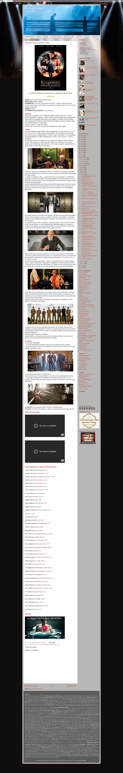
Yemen (30, 757)
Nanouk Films (44, 739)
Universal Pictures (44, 754)
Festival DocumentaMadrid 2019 (63, 718)
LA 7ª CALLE (82, 362)
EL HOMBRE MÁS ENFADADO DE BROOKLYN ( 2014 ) (89, 213)
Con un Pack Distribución (65, 704)
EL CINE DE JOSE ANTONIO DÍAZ (87, 304)
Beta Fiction (32, 701)
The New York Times (42, 557)
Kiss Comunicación (30, 735)
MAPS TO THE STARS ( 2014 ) (89, 246)
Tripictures (84, 753)
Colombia (43, 704)
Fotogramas (41, 470)
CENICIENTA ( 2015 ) (86, 179)
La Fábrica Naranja (56, 735)
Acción (39, 644)
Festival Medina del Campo (45, 721)
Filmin (71, 730)
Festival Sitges (32, 725)
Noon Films (73, 739)
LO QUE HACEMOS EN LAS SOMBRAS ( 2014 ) (88, 244)
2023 (82, 141)
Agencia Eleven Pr (29, 697)
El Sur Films (89, 707)
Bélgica (93, 700)
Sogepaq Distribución (72, 750)
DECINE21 (81, 296)
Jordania (75, 734)
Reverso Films (82, 747)
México (61, 738)
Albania (41, 697)
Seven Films (40, 750)
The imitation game (67, 257)
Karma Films (81, 734)
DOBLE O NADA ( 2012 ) (87, 231)
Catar (67, 702)
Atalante (80, 698)
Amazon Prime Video (77, 697)
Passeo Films (65, 742)
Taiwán (86, 751)
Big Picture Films (45, 701)
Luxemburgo (49, 736)
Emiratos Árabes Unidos (76, 708)
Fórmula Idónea (36, 731)
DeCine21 (28, 513)
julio (83, 167)
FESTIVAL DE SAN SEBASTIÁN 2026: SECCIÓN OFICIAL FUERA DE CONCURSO (91, 98)
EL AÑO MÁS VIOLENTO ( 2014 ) (89, 206)
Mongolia (78, 738)
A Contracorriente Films (50, 696)
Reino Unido (56, 644)
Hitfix (37, 602)
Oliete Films (56, 740)
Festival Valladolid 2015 (30, 727)
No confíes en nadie (31, 259)
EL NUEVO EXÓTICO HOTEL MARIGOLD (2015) (88, 183)
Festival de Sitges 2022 (87, 717)
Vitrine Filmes (52, 755)
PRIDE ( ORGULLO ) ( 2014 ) (88, 210)
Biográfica (52, 701)
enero (83, 263)
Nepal (50, 739)
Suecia (27, 751)
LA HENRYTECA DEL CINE (85, 325)
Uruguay (53, 754)
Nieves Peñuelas (61, 739)
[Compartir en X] (52, 642)
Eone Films (89, 708)
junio (83, 169)
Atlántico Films (92, 698)
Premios (82, 744)
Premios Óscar (74, 746)
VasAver (64, 754)
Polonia (69, 744)
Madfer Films (70, 736)
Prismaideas (27, 747)
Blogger (84, 760)
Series (35, 750)
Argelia (59, 698)
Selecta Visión (86, 748)
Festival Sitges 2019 (44, 725)
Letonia (95, 735)
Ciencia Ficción (83, 702)
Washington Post (42, 571)
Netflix (53, 739)
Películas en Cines (30, 744)
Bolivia (58, 701)
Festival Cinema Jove (56, 715)
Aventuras (54, 700)
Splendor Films (89, 750)
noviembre (84, 159)
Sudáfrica (96, 750)
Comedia (49, 704)
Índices (89, 732)
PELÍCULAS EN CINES (56, 36)
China (76, 702)
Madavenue (62, 736)
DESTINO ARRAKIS (83, 299)
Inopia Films (27, 734)
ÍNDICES (39, 36)
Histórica (30, 732)
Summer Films (39, 751)
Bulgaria (26, 702)
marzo (83, 174)
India (55, 732)
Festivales (40, 730)
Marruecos (30, 738)
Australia (30, 700)
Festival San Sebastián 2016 (47, 723)
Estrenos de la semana (69, 710)
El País (36, 517)
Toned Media (73, 753)
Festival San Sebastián (59, 721)
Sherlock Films (47, 750)
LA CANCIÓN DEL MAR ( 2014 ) (89, 237)
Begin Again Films (85, 700)
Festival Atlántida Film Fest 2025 (54, 714)
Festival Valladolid (90, 725)
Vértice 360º (93, 754)
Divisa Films (33, 707)
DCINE (80, 294)
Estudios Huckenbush (81, 710)
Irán (35, 734)
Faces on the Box (40, 493)
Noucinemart (85, 739)
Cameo (41, 702)
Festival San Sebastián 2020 (36, 724)
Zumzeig (55, 757)
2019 (82, 148)
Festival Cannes (91, 714)
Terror (60, 753)
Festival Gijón (82, 718)
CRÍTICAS (45, 36)
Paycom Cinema (72, 742)
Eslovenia (36, 710)
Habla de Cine (38, 480)
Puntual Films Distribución (35, 747)
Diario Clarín (39, 527)
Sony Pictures (80, 750)
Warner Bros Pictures (81, 755)
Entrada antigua (71, 686)
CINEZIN (81, 291)
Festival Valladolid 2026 (94, 728)
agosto (83, 165)
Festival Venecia (30, 730)
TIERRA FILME (82, 345)
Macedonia (56, 736)
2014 (82, 265)
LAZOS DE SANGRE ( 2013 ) (88, 201)
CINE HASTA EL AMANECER (85, 282)
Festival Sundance (66, 725)
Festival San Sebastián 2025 (67, 724)
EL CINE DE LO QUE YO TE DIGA (87, 306)
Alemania (46, 697)
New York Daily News (44, 578)
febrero (84, 261)
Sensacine (36, 496)
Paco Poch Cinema (94, 740)
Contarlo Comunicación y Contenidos (78, 704)
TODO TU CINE (82, 346)
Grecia (80, 731)
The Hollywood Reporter (41, 534)
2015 (82, 156)
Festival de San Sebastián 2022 (55, 717)
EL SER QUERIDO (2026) (91, 125)
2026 (82, 135)
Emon (84, 708)
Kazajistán (88, 734)
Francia (43, 731)
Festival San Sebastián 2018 (78, 723)
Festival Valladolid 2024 (46, 728)
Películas (51, 644)
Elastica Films (34, 708)
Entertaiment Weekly (41, 547)
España (42, 710)
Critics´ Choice (47, 705)
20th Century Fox (34, 644)
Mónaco (73, 738)
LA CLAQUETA (82, 365)
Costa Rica (28, 705)
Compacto (57, 704)
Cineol (37, 500)
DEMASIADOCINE (83, 298)
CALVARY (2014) (85, 248)
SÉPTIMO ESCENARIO (84, 343)
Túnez (90, 753)
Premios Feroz (94, 744)
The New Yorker (39, 581)
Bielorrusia (38, 701)
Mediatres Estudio (55, 738)
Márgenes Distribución (89, 736)
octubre (84, 161)
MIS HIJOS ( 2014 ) (86, 252)
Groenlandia (86, 731)
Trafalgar (78, 753)
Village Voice (39, 605)
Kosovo (36, 735)
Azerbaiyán (61, 700)
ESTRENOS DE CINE (84, 313)
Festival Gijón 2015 (92, 718)
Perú (50, 744)
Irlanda (39, 734)
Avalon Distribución (44, 700)
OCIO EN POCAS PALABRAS (86, 337)
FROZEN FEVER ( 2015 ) (87, 181)
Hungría (50, 732)
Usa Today (37, 561)
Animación (90, 697)
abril (83, 172)
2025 (82, 137)
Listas (30, 736)
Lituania (35, 736)
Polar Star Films (63, 744)
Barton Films (76, 700)
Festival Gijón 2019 (62, 720)
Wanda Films (71, 755)
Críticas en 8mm (41, 510)
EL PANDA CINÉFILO (84, 311)
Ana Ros (84, 697)
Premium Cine (84, 746)
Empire (36, 550)
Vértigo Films (28, 755)
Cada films (32, 702)
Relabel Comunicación (55, 747)
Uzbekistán (59, 754)
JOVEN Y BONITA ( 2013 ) (91, 67)
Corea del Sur (90, 704)
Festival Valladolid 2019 (82, 727)
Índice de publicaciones (63, 732)
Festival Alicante (46, 711)
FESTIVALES (79, 36)
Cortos (97, 704)
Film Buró (52, 730)
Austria (36, 700)
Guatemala (91, 731)
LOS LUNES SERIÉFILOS (85, 330)
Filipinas (47, 730)
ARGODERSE (82, 277)
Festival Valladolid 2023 (34, 728)
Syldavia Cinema (74, 751)
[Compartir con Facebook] (53, 642)
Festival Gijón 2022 (81, 720)
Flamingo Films (94, 730)
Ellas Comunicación (56, 708)
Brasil (85, 701)
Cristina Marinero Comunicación (37, 705)
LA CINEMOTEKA (83, 364)
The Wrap (38, 595)
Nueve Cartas (32, 740)
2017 (82, 152)
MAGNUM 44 (82, 367)
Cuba (60, 705)
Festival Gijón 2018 (51, 720)
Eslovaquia (30, 710)
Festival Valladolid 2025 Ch (84, 728)
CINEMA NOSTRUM (83, 287)
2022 (82, 143)
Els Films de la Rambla (66, 708)
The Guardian (40, 540)
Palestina (42, 742)
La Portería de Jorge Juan (73, 735)
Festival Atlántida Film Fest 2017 (90, 711)
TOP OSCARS (82, 348)
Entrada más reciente (31, 686)
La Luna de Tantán (64, 735)
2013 (82, 267)
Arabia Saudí (44, 698)
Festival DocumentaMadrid (38, 718)
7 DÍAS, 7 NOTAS (83, 272)
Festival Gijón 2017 (40, 720)
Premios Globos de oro (43, 746)
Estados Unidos (45, 644)
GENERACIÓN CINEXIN (84, 318)
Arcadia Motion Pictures (52, 698)
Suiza (33, 751)
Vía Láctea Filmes (37, 755)
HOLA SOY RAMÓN (83, 321)
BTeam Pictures (92, 701)
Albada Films (36, 697)
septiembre (84, 163)
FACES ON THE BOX (84, 315)
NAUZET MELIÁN (83, 382)
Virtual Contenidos (45, 755)
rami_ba (71, 760)
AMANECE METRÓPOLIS (85, 276)
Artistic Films (75, 698)
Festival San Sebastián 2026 (82, 724)
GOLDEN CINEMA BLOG (85, 320)
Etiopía (87, 710)
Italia (64, 734)
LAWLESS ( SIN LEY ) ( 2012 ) (88, 223)
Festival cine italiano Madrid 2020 (43, 715)
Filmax (62, 730)
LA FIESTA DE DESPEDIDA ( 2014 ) (90, 193)
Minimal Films (68, 738)
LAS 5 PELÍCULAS (83, 328)
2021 (82, 144)
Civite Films (37, 704)
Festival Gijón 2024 (90, 720)
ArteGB (69, 698)
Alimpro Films (62, 697)
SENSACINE (82, 384)
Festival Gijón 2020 (72, 720)
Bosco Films (69, 701)
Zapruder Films (41, 757)
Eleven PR (48, 708)
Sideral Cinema (56, 750)
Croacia (55, 705)
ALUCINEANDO (82, 274)
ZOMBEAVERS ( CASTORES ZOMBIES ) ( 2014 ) (88, 219)
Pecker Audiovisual (81, 742)
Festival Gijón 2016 (29, 720)
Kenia (92, 734)
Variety (37, 537)
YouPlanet (35, 757)
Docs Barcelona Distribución (43, 707)
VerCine (75, 754)
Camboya (37, 702)
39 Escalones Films (39, 696)
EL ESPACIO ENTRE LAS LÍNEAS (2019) (91, 90)
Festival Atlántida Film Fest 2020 (58, 713)
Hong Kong (44, 732)
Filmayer (67, 730)
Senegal (26, 750)
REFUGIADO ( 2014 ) (86, 254)
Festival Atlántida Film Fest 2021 (74, 713)
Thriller (66, 753)
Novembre (92, 739)
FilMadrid (57, 730)
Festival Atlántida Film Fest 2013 (75, 711)
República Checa (65, 747)
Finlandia (77, 730)
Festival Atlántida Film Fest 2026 (68, 714)
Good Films (73, 731)
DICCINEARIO (82, 303)
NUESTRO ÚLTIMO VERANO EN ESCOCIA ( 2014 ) (89, 177)
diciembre (84, 157)
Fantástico (32, 711)
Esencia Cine (40, 490)
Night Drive (67, 739)
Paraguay (47, 742)
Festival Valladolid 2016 (43, 727)
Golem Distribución (63, 731)
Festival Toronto (78, 725)
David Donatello (65, 705)
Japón (69, 734)
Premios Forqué (31, 746)
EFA (79, 707)
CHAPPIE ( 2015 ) (86, 241)
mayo (83, 170)
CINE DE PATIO (82, 281)
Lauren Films (90, 735)
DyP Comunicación (72, 707)
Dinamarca (89, 705)
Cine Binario (92, 702)
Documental (52, 707)
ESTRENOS (95, 36)
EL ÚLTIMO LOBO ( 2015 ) (88, 192)
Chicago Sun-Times (41, 585)
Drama (61, 707)
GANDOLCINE (82, 316)
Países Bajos (30, 742)
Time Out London (41, 544)
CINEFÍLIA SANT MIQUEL (85, 284)
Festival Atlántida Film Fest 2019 (43, 713)
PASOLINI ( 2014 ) (86, 208)
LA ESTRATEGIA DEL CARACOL (86, 323)
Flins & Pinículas (28, 731)
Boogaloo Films (63, 701)
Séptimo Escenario (44, 476)
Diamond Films (81, 705)
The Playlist (37, 599)
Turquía (94, 753)
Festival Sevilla (94, 724)
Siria (66, 750)
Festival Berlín (80, 714)
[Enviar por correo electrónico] (49, 642)
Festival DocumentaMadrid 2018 (50, 718)
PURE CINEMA (82, 338)
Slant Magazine (38, 574)
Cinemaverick (39, 486)
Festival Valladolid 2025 (71, 728)
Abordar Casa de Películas (65, 696)
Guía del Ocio (39, 503)
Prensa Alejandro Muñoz (92, 746)
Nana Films (39, 739)
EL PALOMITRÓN (83, 310)
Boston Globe (37, 591)
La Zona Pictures (83, 735)
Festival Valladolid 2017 (56, 727)
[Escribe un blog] (50, 642)
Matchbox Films (37, 738)
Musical (32, 739)
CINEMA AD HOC (83, 286)
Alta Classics (68, 697)
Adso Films (81, 696)
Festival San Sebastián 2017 (62, 723)
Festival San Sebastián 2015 (31, 723)
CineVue (35, 609)
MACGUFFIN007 (83, 332)
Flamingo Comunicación (85, 730)
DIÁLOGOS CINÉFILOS (84, 301)
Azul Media (66, 700)
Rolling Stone (38, 554)
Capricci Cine (53, 702)
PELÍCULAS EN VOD (69, 36)
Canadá (46, 702)
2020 (82, 146)
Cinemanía (41, 473)
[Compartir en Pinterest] (54, 642)
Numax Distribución (40, 740)
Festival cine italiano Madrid (30, 715)
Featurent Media (38, 711)
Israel (59, 734)
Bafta (71, 700)
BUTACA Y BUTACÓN (84, 279)
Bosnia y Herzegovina (78, 701)
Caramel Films (60, 702)
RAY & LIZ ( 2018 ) (89, 60)
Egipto (84, 707)
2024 (82, 139)
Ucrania (36, 754)
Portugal (75, 744)
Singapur (62, 750)
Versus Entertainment (84, 754)
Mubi (96, 738)
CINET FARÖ (82, 289)
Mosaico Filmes (84, 738)
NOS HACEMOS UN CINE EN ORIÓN (87, 335)
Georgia (55, 731)
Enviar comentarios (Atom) (37, 688)
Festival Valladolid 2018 (69, 727)
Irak (31, 734)
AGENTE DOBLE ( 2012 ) (87, 236)
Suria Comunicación (55, 751)
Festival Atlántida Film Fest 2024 (41, 714)
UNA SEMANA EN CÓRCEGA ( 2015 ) (89, 83)
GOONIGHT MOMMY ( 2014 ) (88, 239)
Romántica (35, 748)
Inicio (52, 686)
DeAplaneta (72, 705)
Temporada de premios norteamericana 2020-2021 (44, 753)
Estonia (60, 710)
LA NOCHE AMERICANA (84, 327)
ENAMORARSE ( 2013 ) (87, 221)
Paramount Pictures (55, 742)
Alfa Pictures (55, 697)
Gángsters (50, 731)
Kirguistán (96, 734)
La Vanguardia (42, 523)
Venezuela (70, 754)
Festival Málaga (33, 721)
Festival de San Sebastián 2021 (38, 717)
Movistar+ (91, 738)
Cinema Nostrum (39, 483)
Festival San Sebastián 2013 (74, 721)
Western (90, 755)
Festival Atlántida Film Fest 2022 (87, 713)
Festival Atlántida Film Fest (58, 711)
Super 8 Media (46, 751)
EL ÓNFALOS (82, 308)
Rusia (58, 748)
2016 (82, 154)
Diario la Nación (38, 530)
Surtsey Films (64, 751)
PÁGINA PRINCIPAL (30, 36)
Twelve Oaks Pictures (29, 754)
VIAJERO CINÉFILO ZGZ (85, 350)
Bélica (26, 701)
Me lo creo (48, 738)
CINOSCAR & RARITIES (84, 293)
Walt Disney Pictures (60, 755)
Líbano (26, 736)
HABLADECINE (82, 360)
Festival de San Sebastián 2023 (73, 717)
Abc (40, 520)
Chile (72, 702)
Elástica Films (41, 708)
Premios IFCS (66, 746)
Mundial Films (27, 739)
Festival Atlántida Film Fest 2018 (30, 713)
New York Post (37, 564)
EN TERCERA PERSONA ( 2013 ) (89, 250)
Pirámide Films (55, 744)
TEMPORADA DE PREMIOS (85, 386)
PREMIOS (87, 36)
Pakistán (37, 742)
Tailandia (81, 751)
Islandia (54, 734)
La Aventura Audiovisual (44, 735)
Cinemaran (31, 704)
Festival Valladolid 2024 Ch (59, 728)
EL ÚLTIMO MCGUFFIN (84, 358)
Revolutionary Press (91, 747)
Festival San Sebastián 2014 (89, 721)
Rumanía (53, 748)
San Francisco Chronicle (41, 588)
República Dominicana (75, 747)
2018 (82, 150)
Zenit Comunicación (48, 757)
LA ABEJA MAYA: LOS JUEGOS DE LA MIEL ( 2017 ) (91, 112)
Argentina (64, 698)
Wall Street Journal (42, 567)
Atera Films (86, 698)
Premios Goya (56, 746)
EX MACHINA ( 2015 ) (87, 258)
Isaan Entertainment (47, 734)
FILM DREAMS (34, 8)
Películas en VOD (42, 744)
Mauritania (43, 738)
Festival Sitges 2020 (55, 725)
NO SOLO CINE (82, 333)
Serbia (30, 750)
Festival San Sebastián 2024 (52, 724)
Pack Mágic (87, 740)
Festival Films (73, 718)
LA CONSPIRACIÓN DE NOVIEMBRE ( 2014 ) (87, 226)
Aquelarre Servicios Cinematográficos (33, 698)
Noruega (79, 739)
